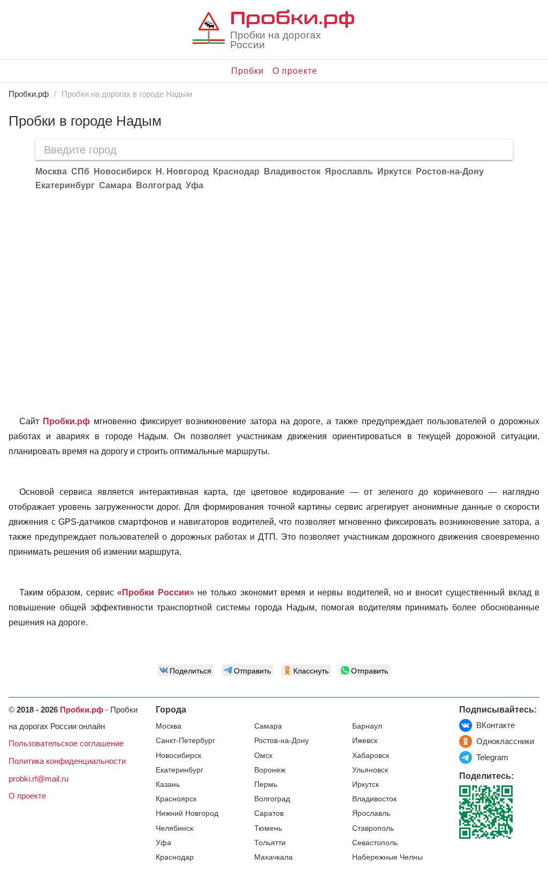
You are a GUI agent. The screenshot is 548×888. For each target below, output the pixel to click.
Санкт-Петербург (185, 741)
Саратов (269, 813)
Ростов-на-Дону (281, 741)
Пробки (247, 70)
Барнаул (367, 726)
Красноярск (176, 799)
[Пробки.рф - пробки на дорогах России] (209, 30)
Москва (168, 726)
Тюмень (268, 828)
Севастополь (375, 843)
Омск (263, 756)
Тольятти (270, 843)
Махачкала (273, 857)
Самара (268, 726)
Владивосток (374, 799)
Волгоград (272, 799)
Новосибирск (178, 756)
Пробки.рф (292, 17)
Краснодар (175, 857)
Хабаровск (370, 756)
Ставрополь (373, 828)
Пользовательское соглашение (66, 743)
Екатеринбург (179, 770)
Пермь (265, 784)
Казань (168, 784)
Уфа (163, 843)
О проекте (294, 70)
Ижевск (364, 741)
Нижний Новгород (187, 813)
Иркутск (365, 784)
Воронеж (269, 770)
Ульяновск (370, 770)
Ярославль (371, 813)
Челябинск (174, 828)
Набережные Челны (387, 857)
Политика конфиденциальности (67, 760)
